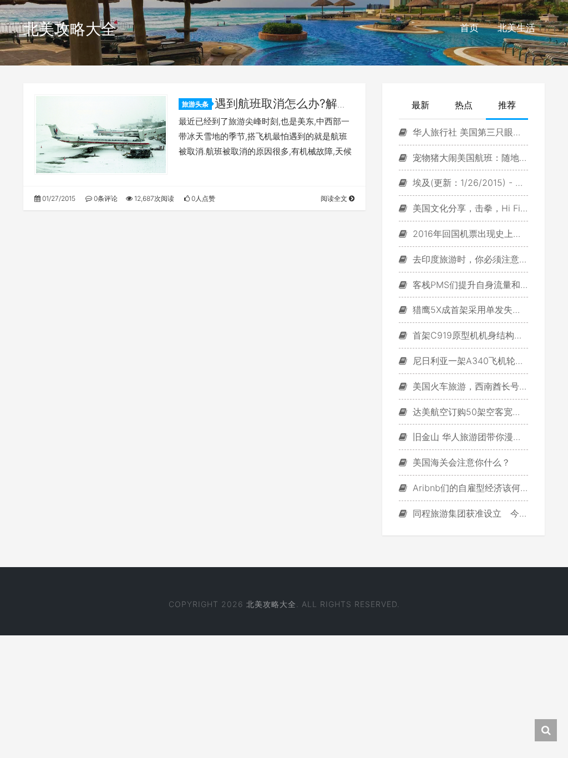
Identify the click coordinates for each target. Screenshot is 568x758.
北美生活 (516, 27)
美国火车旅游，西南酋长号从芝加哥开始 (469, 386)
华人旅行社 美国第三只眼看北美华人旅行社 (469, 132)
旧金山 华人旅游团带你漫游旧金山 (469, 436)
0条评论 (105, 198)
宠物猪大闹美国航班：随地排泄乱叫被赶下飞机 (469, 157)
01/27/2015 (57, 198)
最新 (420, 104)
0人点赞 (202, 198)
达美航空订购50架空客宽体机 (469, 411)
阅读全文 (335, 198)
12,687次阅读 (153, 198)
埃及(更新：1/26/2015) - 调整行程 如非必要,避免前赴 (469, 182)
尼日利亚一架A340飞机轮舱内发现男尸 (469, 360)
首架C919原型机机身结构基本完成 (469, 335)
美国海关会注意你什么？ (460, 462)
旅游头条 (195, 104)
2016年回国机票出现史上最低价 (469, 233)
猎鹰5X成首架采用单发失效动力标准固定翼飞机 (469, 309)
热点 (464, 104)
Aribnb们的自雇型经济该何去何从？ (469, 487)
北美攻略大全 (69, 28)
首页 (469, 27)
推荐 (507, 104)
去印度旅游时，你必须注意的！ (469, 259)
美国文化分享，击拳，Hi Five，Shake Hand (469, 208)
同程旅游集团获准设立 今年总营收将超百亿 (469, 513)
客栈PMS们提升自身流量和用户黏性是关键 (469, 284)
